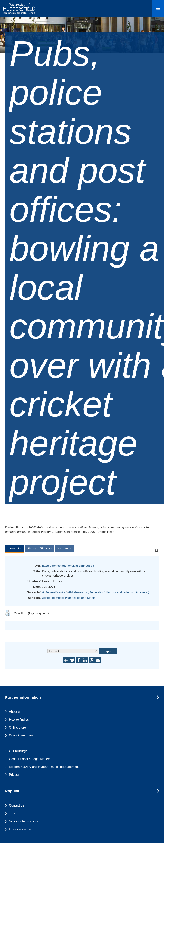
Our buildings (18, 751)
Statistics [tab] (46, 548)
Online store (17, 727)
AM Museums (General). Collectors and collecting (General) (108, 592)
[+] (156, 550)
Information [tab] (14, 548)
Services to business (23, 821)
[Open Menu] (158, 8)
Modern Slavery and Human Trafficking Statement (44, 766)
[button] (7, 613)
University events (21, 844)
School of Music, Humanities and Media (69, 597)
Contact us (16, 805)
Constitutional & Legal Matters (30, 759)
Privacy (14, 774)
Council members (21, 735)
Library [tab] (31, 548)
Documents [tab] (64, 548)
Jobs (12, 813)
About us (15, 711)
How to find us (19, 719)
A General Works (53, 592)
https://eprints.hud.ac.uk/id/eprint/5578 (68, 565)
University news (20, 829)
